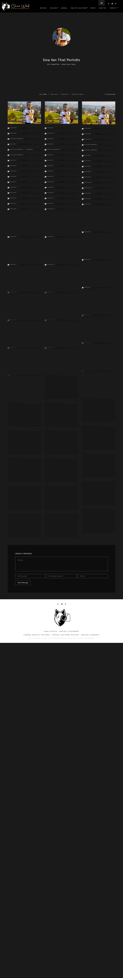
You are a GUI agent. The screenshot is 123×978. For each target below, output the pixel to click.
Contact (113, 8)
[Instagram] (116, 4)
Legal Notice (50, 631)
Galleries (53, 8)
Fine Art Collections (79, 8)
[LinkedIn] (112, 4)
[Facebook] (109, 4)
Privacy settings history (65, 635)
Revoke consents (90, 635)
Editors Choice (78, 94)
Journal (64, 8)
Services (43, 8)
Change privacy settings (37, 635)
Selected (54, 94)
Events (93, 8)
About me (102, 8)
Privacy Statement (69, 631)
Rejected (64, 94)
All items (43, 94)
